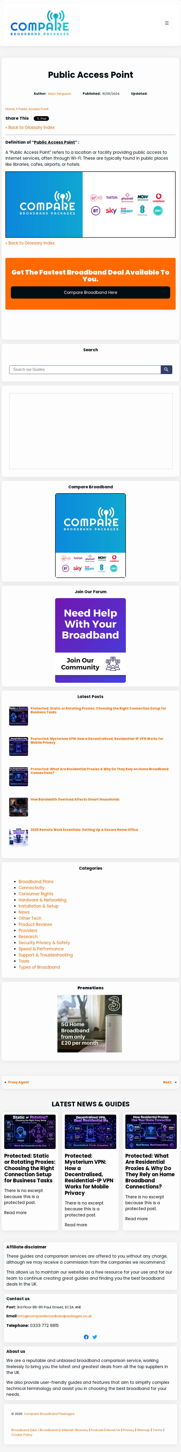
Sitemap (143, 1430)
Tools (24, 961)
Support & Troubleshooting (46, 955)
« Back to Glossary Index (29, 127)
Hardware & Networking (42, 900)
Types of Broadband (39, 967)
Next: (168, 1082)
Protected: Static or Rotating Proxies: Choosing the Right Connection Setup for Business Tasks (98, 710)
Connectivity (32, 888)
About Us (113, 1430)
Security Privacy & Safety (44, 943)
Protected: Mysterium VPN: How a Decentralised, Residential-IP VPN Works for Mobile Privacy (97, 740)
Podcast (97, 1430)
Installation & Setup (38, 906)
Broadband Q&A (24, 1430)
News (24, 912)
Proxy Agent (18, 1082)
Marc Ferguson (59, 93)
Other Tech (30, 918)
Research (28, 936)
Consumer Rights (36, 894)
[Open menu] (167, 23)
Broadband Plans (36, 881)
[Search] (166, 370)
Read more (15, 1212)
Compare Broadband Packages (49, 1414)
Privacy (128, 1430)
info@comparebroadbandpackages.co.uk (55, 1316)
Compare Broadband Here (90, 292)
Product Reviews (35, 924)
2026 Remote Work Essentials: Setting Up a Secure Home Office (84, 830)
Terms (157, 1430)
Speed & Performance (41, 949)
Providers (28, 930)
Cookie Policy (21, 1434)
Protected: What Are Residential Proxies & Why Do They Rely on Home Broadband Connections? (100, 771)
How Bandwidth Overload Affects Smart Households (75, 799)
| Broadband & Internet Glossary (62, 1430)
